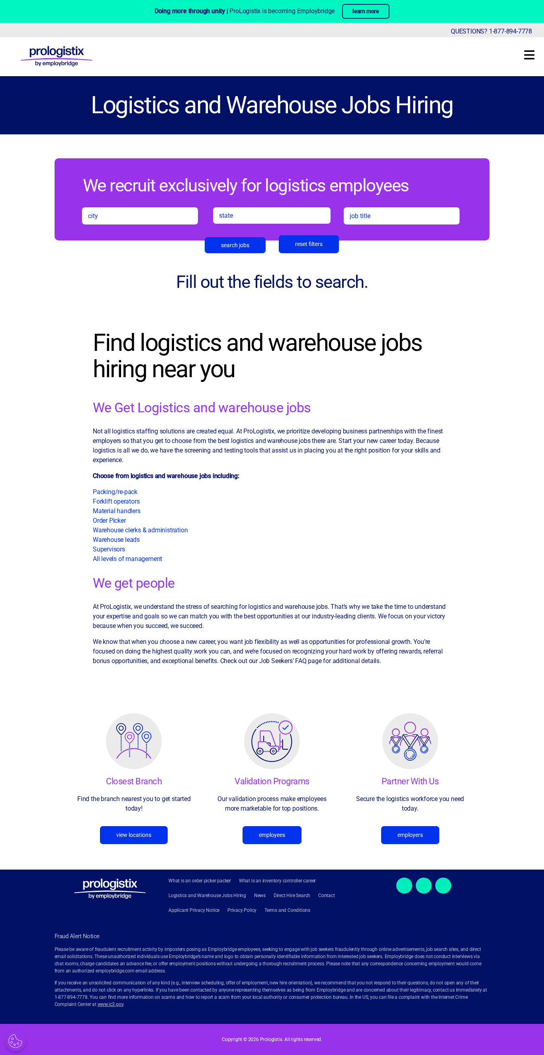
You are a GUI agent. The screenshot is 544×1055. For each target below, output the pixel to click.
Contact (326, 895)
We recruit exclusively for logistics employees (246, 185)
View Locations (133, 835)
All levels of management (127, 559)
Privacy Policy (241, 910)
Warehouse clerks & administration (140, 530)
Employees (272, 835)
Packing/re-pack (116, 492)
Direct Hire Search (292, 895)
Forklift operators (116, 501)
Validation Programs (272, 781)
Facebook (404, 886)
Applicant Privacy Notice (193, 910)
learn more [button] (365, 11)
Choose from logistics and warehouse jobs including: (166, 476)
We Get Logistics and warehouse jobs (202, 407)
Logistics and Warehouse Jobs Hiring (272, 105)
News (260, 895)
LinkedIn (443, 886)
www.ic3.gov (110, 1004)
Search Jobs (235, 245)
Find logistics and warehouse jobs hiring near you (257, 356)
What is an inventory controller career (277, 881)
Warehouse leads (116, 539)
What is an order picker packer (199, 881)
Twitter (424, 886)
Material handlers (117, 511)
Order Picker (109, 520)
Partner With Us (410, 781)
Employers (410, 835)
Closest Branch (134, 781)
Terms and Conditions (287, 910)
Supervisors (109, 549)
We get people (134, 583)
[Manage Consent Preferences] (15, 1041)
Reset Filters (309, 244)
